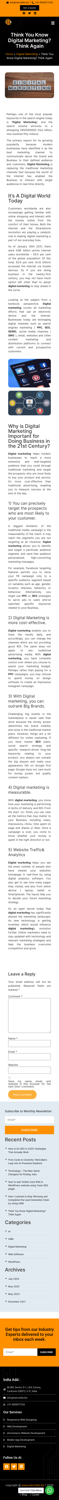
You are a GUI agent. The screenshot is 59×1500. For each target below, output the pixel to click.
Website (13, 1065)
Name (13, 1038)
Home (9, 54)
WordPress (14, 1261)
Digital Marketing (27, 54)
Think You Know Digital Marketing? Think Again (27, 1213)
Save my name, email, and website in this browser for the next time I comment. (29, 1084)
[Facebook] (24, 13)
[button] (53, 23)
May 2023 (14, 1294)
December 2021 (17, 1301)
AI (9, 1231)
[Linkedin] (35, 13)
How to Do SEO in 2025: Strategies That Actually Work (27, 1150)
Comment (15, 996)
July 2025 (13, 1278)
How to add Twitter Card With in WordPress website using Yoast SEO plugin (28, 1185)
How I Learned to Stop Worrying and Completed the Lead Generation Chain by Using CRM (28, 1200)
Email (12, 1051)
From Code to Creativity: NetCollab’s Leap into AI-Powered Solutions (27, 1161)
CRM (10, 1239)
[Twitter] (29, 13)
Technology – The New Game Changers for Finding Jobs (24, 1172)
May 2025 (14, 1286)
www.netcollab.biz (33, 1485)
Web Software (16, 1254)
